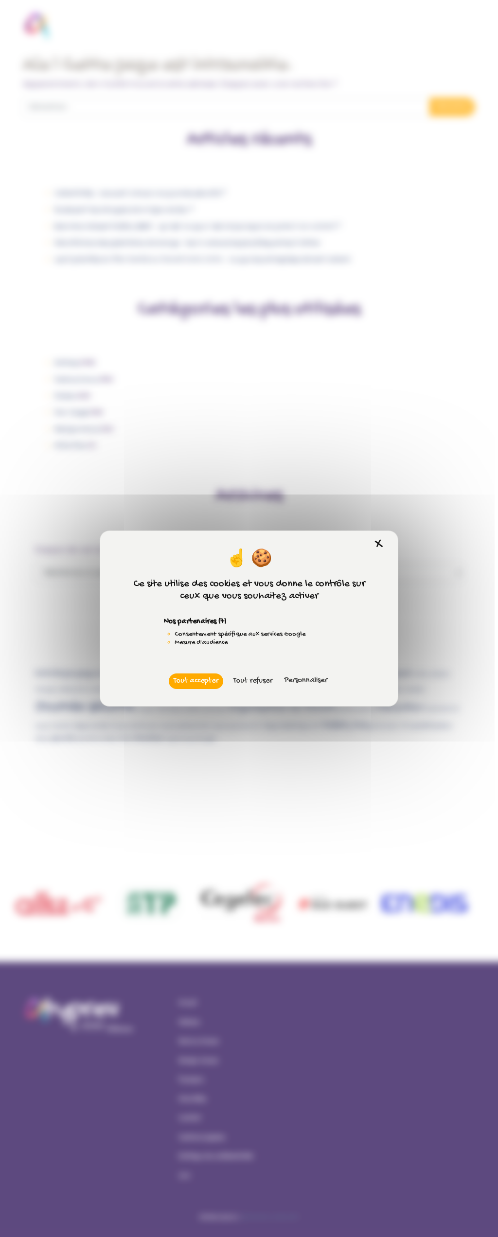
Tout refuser (252, 681)
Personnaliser (305, 680)
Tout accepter (196, 681)
